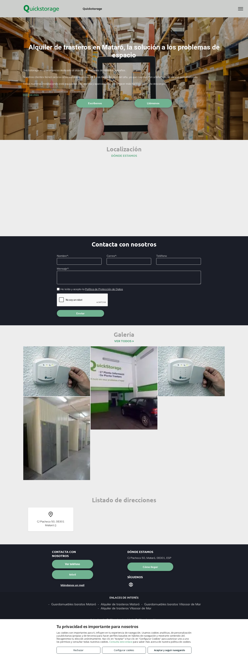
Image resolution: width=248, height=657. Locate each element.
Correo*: (112, 255)
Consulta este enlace (120, 641)
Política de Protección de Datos (104, 289)
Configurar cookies (124, 650)
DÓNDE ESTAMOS (124, 155)
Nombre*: (63, 255)
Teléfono (161, 255)
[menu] (240, 8)
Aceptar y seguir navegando (169, 650)
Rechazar (78, 650)
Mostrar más (31, 94)
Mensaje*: (63, 268)
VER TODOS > (124, 341)
